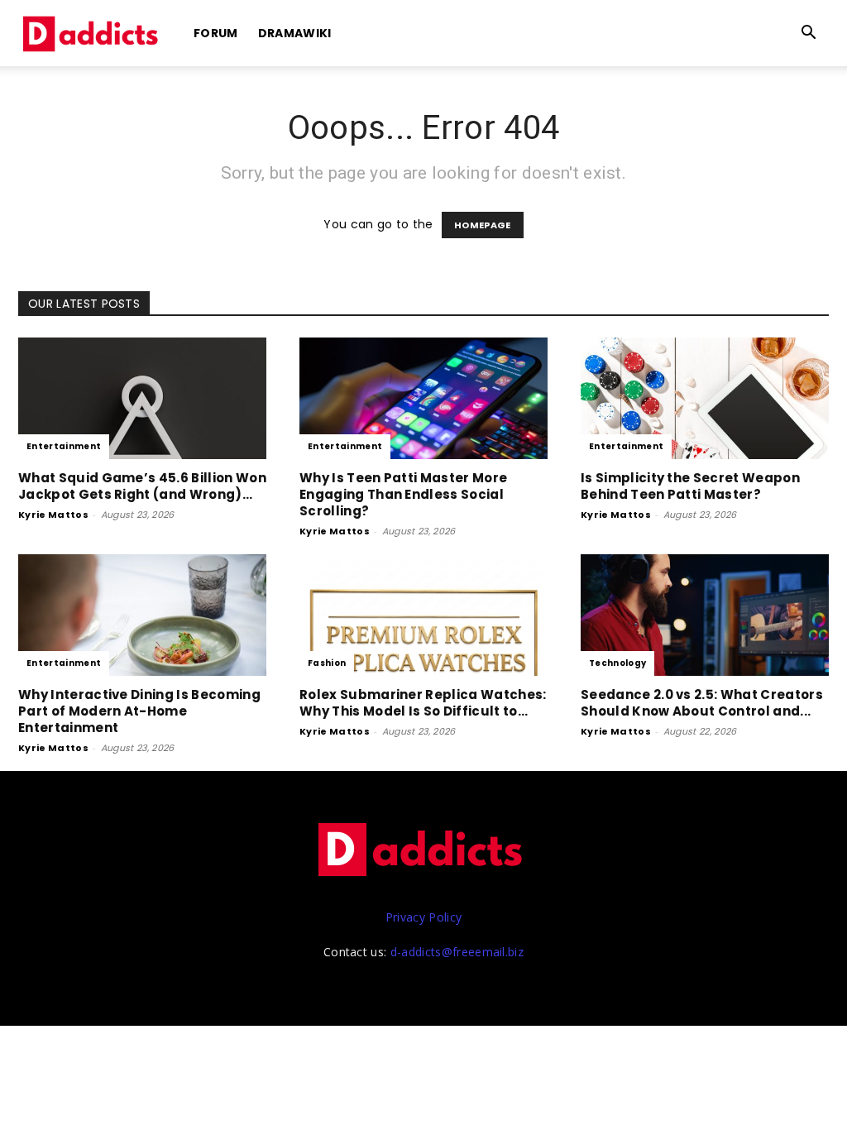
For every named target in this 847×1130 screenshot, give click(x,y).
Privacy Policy (423, 917)
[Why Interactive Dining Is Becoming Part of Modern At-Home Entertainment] (142, 615)
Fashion (327, 663)
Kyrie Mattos (53, 514)
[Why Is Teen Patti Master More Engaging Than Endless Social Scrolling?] (423, 398)
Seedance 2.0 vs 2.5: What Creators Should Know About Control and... (702, 703)
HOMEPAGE (482, 225)
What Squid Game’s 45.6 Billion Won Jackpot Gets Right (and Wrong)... (142, 486)
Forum (216, 33)
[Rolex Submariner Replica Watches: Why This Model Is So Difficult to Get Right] (423, 615)
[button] (809, 34)
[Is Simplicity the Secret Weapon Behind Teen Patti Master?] (705, 398)
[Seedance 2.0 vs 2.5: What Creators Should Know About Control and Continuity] (705, 615)
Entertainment (63, 446)
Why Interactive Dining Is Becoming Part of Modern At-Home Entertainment (139, 711)
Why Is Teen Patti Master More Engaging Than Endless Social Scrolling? (403, 494)
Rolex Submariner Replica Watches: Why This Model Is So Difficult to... (423, 703)
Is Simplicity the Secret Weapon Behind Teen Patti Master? (690, 486)
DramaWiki (295, 33)
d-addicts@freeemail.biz (457, 952)
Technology (617, 663)
